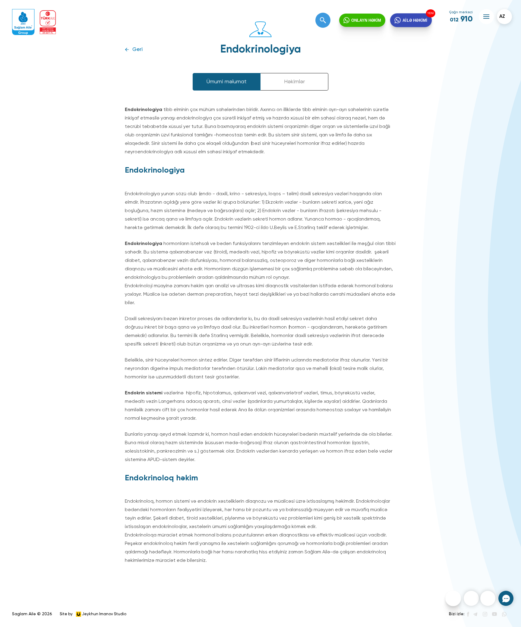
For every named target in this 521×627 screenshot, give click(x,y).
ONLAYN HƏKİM (366, 20)
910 (461, 19)
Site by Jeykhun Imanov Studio (93, 614)
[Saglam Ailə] (23, 22)
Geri (137, 49)
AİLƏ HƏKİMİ (415, 20)
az (502, 16)
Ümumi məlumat (227, 81)
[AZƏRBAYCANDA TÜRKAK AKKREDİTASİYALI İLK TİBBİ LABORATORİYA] (47, 22)
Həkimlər (294, 81)
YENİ (430, 13)
